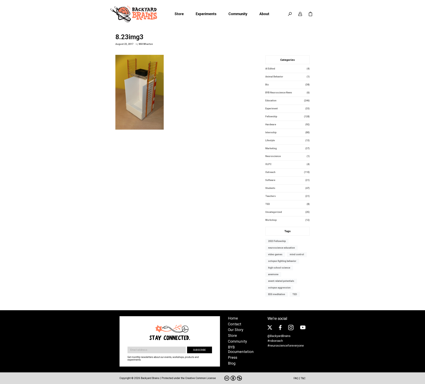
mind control (297, 254)
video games (275, 254)
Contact (234, 324)
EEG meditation (276, 294)
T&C (303, 378)
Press (232, 357)
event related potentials (281, 281)
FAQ (296, 378)
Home (233, 318)
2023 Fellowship (277, 241)
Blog (232, 363)
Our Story (235, 330)
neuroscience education (281, 247)
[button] (310, 14)
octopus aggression (279, 287)
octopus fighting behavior (282, 261)
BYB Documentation (241, 349)
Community (237, 14)
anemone (273, 274)
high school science (279, 267)
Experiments (206, 14)
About (264, 14)
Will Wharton (146, 44)
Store (179, 14)
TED (294, 294)
